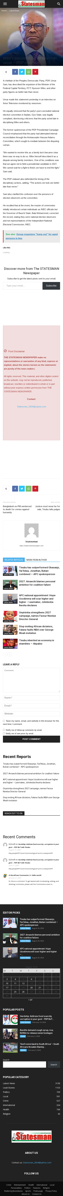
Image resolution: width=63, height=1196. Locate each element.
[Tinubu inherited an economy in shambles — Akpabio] (10, 644)
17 (7, 987)
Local (52, 1185)
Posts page (38, 1191)
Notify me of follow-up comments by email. (24, 730)
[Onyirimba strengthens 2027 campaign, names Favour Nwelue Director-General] (10, 616)
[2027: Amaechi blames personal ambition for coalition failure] (10, 585)
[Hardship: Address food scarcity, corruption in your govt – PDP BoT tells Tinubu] (10, 1020)
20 (31, 987)
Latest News (14, 10)
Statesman (31, 541)
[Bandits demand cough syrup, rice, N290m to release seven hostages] (10, 1034)
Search (6, 1059)
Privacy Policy (51, 1191)
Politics (16, 53)
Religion (46, 1188)
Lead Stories (25, 1022)
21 (40, 987)
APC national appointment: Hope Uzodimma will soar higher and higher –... (38, 952)
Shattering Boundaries (13, 1191)
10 (7, 983)
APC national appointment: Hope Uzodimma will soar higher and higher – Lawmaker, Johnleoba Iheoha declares (30, 781)
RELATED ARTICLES (14, 560)
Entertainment (20, 1185)
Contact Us (36, 1194)
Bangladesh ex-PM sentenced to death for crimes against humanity (17, 509)
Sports (23, 1050)
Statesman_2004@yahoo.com (31, 406)
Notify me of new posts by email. (20, 733)
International (42, 1185)
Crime (23, 1036)
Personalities (16, 1188)
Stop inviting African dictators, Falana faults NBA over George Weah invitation (36, 629)
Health (31, 1185)
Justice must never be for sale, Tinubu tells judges (47, 508)
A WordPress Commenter (19, 875)
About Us (25, 1194)
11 (15, 983)
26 (23, 991)
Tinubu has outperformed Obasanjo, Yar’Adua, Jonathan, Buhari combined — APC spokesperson (39, 571)
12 (23, 983)
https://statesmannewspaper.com (31, 546)
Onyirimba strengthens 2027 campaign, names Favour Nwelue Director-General (37, 616)
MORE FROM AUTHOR (37, 560)
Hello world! (36, 875)
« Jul (30, 999)
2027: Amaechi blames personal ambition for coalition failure (31, 773)
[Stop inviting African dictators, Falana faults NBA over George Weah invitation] (10, 630)
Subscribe (51, 285)
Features (36, 1188)
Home (4, 10)
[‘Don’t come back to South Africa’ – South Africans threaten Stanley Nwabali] (10, 1048)
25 (15, 991)
